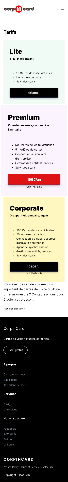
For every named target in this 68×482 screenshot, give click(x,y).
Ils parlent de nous (14, 385)
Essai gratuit (15, 350)
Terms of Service (30, 467)
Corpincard (18, 459)
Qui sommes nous (14, 374)
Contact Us (47, 467)
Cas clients (10, 379)
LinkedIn (8, 444)
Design (7, 404)
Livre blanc (10, 409)
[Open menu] (63, 9)
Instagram (9, 434)
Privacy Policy (11, 467)
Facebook (9, 428)
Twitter (7, 439)
